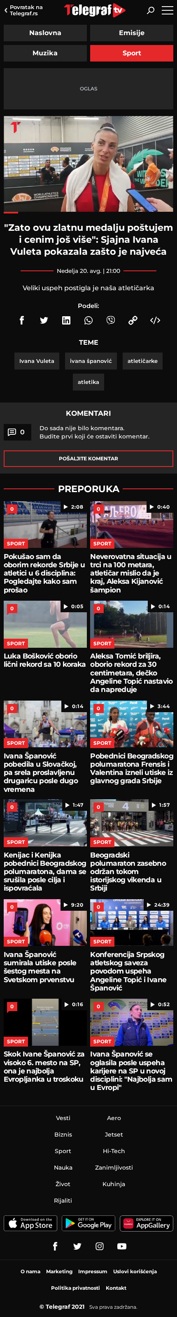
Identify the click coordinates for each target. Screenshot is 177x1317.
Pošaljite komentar (88, 458)
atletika (88, 382)
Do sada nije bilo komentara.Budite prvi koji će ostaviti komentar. (94, 432)
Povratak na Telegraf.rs (26, 10)
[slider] (88, 212)
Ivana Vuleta (36, 361)
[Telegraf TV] (122, 1246)
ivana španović (91, 361)
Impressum (92, 1271)
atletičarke (143, 361)
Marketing (59, 1271)
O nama (30, 1271)
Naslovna (45, 33)
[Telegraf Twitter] (77, 1246)
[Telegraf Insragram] (99, 1246)
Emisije (131, 33)
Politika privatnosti (75, 1288)
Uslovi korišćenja (135, 1271)
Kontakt (116, 1288)
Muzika (45, 53)
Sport (132, 53)
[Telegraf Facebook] (55, 1246)
